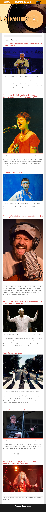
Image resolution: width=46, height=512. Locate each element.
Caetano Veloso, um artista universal (16, 410)
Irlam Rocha (22, 76)
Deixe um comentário (29, 76)
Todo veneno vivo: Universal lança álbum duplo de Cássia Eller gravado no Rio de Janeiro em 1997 (20, 96)
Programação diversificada (12, 172)
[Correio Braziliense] (7, 2)
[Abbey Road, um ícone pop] (23, 371)
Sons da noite (37, 76)
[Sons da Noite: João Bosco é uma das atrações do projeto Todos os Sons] (23, 249)
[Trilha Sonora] (27, 2)
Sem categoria (37, 203)
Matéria (37, 155)
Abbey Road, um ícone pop (12, 353)
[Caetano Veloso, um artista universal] (23, 424)
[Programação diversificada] (23, 187)
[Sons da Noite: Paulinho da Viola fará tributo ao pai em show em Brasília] (23, 60)
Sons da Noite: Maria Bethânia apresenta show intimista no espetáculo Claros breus (19, 462)
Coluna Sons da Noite (37, 283)
